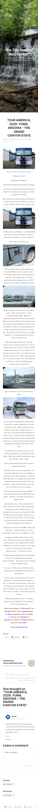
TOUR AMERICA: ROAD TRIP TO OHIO (16, 675)
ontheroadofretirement (11, 139)
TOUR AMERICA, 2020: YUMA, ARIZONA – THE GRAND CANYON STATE (19, 679)
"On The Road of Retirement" (19, 52)
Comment (29, 766)
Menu (20, 66)
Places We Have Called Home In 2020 (19, 172)
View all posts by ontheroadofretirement (14, 666)
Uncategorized (26, 139)
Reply (9, 739)
